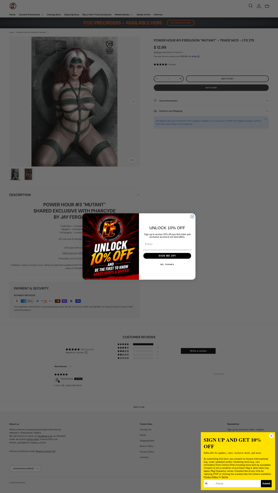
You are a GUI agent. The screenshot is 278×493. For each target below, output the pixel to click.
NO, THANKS (167, 264)
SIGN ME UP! (167, 256)
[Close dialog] (192, 216)
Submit (266, 483)
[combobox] (209, 483)
